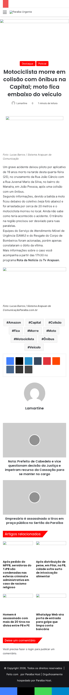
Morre (34, 331)
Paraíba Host (32, 674)
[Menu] (5, 13)
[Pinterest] (47, 361)
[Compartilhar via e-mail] (19, 369)
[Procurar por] (64, 13)
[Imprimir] (28, 369)
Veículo (35, 347)
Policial (42, 63)
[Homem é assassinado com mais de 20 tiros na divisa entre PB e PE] (18, 602)
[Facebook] (10, 361)
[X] (19, 361)
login (31, 649)
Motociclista (25, 339)
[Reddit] (56, 361)
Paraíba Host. (44, 680)
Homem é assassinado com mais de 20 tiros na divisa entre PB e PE (16, 620)
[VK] (10, 369)
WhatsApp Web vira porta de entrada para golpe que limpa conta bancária (50, 622)
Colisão (56, 322)
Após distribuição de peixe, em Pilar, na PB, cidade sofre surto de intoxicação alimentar (51, 569)
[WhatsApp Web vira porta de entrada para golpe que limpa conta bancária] (51, 602)
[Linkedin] (28, 361)
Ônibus (49, 339)
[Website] (34, 415)
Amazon (14, 322)
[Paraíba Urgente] (21, 12)
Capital (35, 322)
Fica (17, 331)
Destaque (27, 63)
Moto (52, 331)
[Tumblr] (38, 361)
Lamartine (21, 103)
